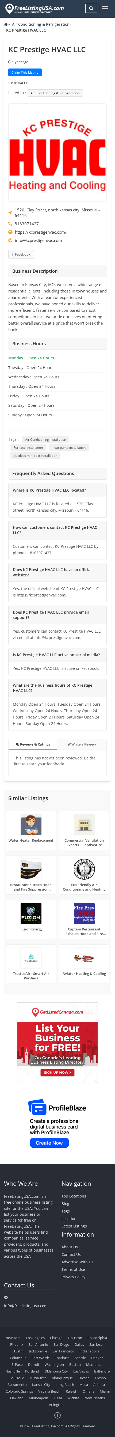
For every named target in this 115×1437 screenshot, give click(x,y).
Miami (105, 1391)
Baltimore (102, 1371)
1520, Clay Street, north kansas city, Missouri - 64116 (57, 212)
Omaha (88, 1391)
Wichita (73, 1398)
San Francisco (63, 1351)
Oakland (17, 1398)
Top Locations (74, 1196)
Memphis (93, 1364)
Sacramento (17, 1384)
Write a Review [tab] (83, 744)
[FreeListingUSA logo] (34, 9)
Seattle (80, 1357)
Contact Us (71, 1254)
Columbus (18, 1357)
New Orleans (95, 1398)
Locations (70, 1218)
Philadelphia (97, 1337)
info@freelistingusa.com (26, 1305)
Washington (54, 1364)
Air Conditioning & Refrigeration (41, 24)
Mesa (83, 1384)
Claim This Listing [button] (25, 72)
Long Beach (65, 1384)
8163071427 (27, 223)
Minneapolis (38, 1398)
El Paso (17, 1364)
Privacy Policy (73, 1276)
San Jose (95, 1344)
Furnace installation (28, 447)
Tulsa (58, 1398)
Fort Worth (40, 1357)
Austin (18, 1351)
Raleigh (71, 1391)
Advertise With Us (77, 1261)
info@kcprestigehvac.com (38, 240)
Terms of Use (73, 1269)
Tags (66, 1211)
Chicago (56, 1337)
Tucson (84, 1377)
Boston (75, 1364)
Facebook (22, 254)
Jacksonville (38, 1351)
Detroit (33, 1364)
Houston (75, 1337)
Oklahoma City (56, 1371)
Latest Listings (74, 1226)
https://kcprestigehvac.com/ (41, 232)
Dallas (79, 1344)
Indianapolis (89, 1351)
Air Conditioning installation (45, 439)
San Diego (61, 1344)
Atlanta (99, 1384)
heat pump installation (69, 447)
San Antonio (38, 1344)
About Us (70, 1246)
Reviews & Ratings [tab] (34, 744)
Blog (65, 1203)
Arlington (56, 1404)
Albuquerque (62, 1377)
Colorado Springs (19, 1391)
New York (13, 1337)
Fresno (100, 1377)
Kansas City (41, 1384)
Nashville (12, 1371)
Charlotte (62, 1357)
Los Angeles (35, 1337)
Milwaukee (38, 1377)
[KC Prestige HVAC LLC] (57, 152)
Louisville (16, 1377)
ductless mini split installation (35, 455)
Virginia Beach (49, 1391)
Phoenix (16, 1344)
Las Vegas (81, 1371)
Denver (97, 1357)
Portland (32, 1371)
